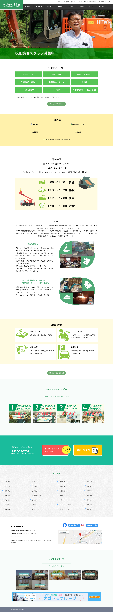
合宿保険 (7, 500)
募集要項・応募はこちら (56, 104)
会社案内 (72, 6)
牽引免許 (62, 486)
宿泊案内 (50, 6)
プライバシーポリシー (66, 509)
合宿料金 (39, 6)
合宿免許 (28, 6)
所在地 (7, 504)
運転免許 (35, 500)
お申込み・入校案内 (86, 6)
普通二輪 (89, 481)
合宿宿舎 (35, 491)
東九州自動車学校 (11, 4)
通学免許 (89, 500)
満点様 (89, 509)
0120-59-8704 (20, 451)
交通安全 (62, 500)
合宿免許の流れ (36, 495)
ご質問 (34, 504)
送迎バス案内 (36, 509)
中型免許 (35, 486)
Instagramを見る (92, 525)
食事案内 (61, 6)
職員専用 (7, 509)
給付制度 (89, 495)
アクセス (101, 6)
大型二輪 (7, 486)
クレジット (90, 504)
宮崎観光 (89, 491)
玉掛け (89, 486)
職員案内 (7, 495)
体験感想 (62, 495)
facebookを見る (74, 525)
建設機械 (7, 491)
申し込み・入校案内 (66, 504)
